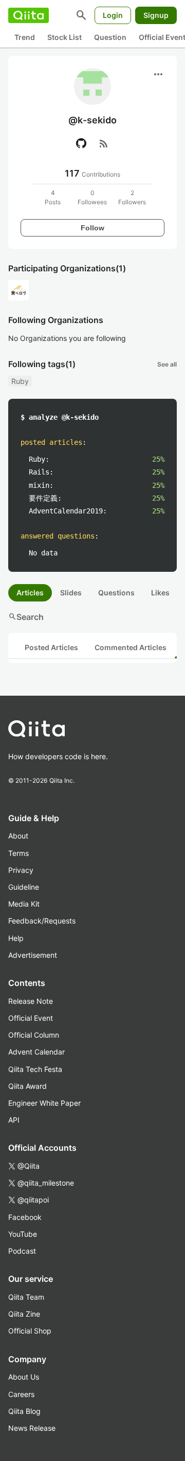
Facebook (25, 1217)
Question (110, 37)
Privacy (20, 870)
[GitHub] (81, 143)
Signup (156, 15)
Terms (18, 853)
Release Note (30, 1001)
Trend (24, 37)
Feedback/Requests (42, 920)
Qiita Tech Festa (35, 1069)
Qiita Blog (24, 1411)
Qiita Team (26, 1297)
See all (167, 364)
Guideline (23, 887)
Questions (116, 592)
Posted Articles (51, 647)
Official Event (30, 1018)
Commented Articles (130, 647)
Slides (71, 592)
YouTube (22, 1234)
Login (113, 15)
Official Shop (29, 1330)
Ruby (20, 381)
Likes (160, 592)
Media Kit (24, 903)
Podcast (22, 1251)
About (18, 835)
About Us (23, 1376)
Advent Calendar (36, 1051)
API (14, 1119)
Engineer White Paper (44, 1103)
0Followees (92, 197)
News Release (31, 1428)
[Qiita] (28, 15)
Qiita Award (27, 1086)
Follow (92, 228)
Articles (30, 592)
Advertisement (32, 955)
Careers (21, 1394)
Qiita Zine (24, 1313)
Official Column (33, 1034)
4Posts (53, 197)
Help (16, 938)
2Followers (132, 197)
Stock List (64, 37)
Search (26, 617)
